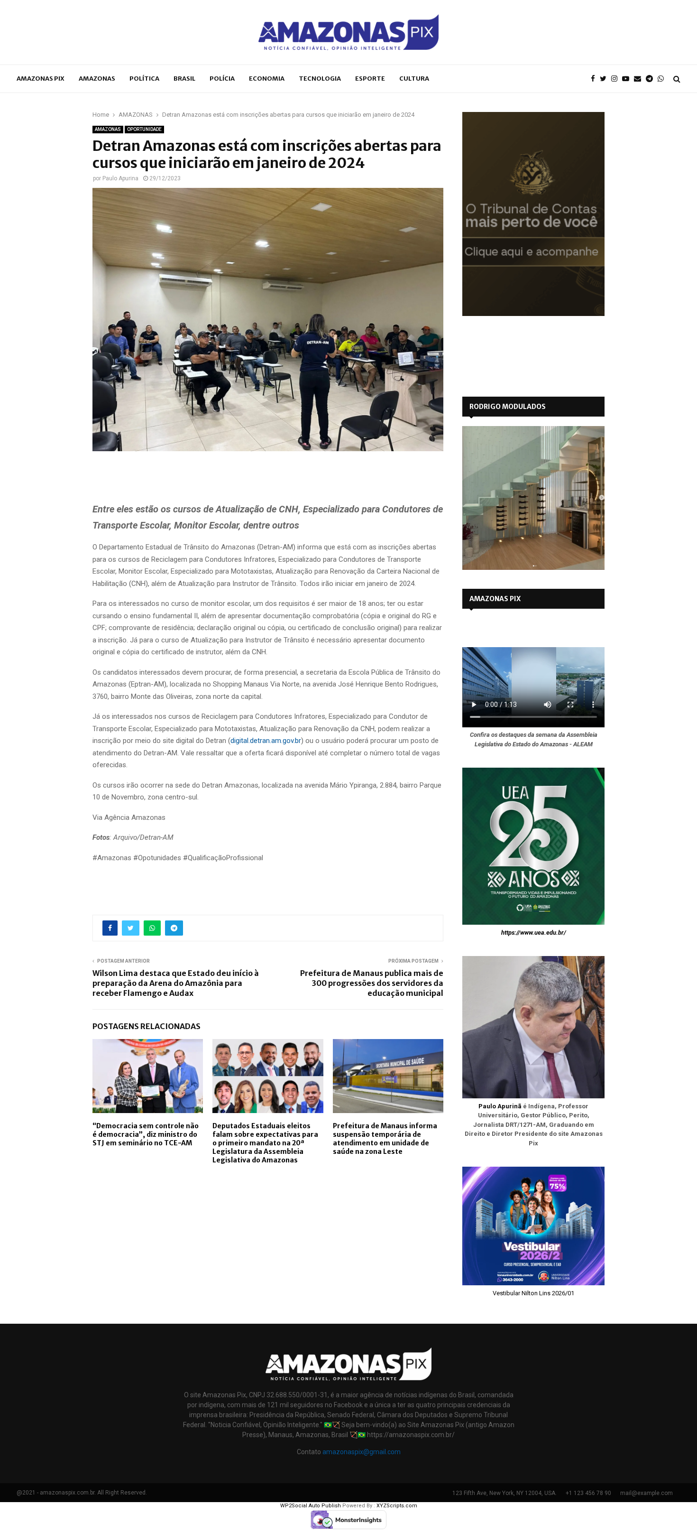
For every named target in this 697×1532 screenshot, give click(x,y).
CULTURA (414, 78)
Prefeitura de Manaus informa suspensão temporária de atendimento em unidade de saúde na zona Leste (385, 1139)
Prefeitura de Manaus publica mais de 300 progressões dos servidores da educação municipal (371, 983)
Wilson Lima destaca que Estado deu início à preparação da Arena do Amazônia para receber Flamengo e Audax (175, 983)
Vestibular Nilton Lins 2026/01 (533, 1293)
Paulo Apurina (120, 178)
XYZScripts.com (396, 1506)
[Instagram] (616, 79)
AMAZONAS (97, 78)
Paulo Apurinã (500, 1106)
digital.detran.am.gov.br (265, 740)
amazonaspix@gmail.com (361, 1452)
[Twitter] (605, 79)
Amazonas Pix (40, 78)
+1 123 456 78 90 (588, 1493)
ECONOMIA (266, 78)
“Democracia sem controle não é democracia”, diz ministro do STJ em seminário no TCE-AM (145, 1134)
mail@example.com (646, 1493)
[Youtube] (628, 79)
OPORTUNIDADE (144, 129)
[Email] (640, 79)
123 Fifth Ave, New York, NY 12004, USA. (504, 1493)
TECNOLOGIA (320, 78)
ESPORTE (370, 78)
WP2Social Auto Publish (310, 1506)
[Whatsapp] (663, 79)
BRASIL (184, 78)
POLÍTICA (144, 78)
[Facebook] (595, 79)
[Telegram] (652, 79)
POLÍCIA (222, 78)
